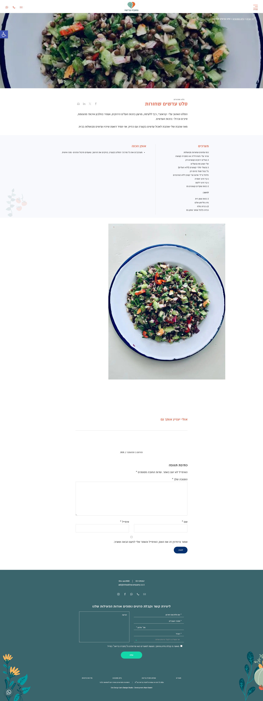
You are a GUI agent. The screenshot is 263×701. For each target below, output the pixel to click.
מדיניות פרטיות (87, 678)
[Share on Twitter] (90, 104)
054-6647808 (124, 581)
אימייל (124, 521)
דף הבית (250, 19)
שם (185, 521)
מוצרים (178, 678)
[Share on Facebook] (96, 104)
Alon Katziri (148, 688)
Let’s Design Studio (126, 688)
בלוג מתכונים (238, 19)
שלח (131, 655)
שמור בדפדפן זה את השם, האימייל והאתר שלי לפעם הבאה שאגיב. (150, 542)
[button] (4, 34)
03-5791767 (140, 581)
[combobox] (159, 639)
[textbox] (166, 639)
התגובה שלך (180, 479)
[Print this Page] (78, 104)
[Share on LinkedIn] (84, 104)
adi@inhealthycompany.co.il (131, 585)
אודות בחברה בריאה (149, 678)
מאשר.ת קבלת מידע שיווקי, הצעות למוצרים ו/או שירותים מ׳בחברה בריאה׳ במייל (143, 646)
